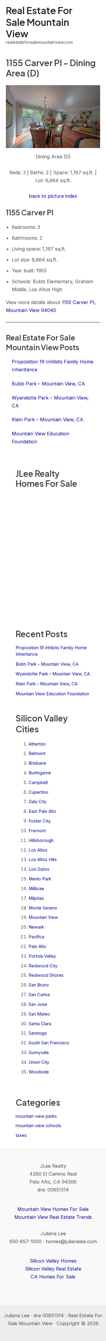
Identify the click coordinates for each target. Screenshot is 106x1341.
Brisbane (37, 763)
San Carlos (39, 994)
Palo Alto (37, 946)
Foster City (40, 821)
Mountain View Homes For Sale (53, 1209)
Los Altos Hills (43, 859)
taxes (21, 1135)
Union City (39, 1062)
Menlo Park (40, 879)
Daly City (38, 801)
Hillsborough (41, 840)
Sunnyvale (39, 1052)
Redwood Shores (46, 975)
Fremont (37, 830)
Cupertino (38, 792)
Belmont (37, 753)
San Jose (38, 1004)
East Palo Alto (42, 811)
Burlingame (40, 773)
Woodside (39, 1072)
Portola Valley (42, 956)
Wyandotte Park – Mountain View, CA (53, 674)
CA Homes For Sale (53, 1277)
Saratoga (38, 1033)
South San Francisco (49, 1042)
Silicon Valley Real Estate (53, 1269)
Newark (36, 927)
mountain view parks (36, 1116)
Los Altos (38, 850)
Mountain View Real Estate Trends (53, 1217)
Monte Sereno (43, 908)
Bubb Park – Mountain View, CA (47, 664)
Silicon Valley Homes (53, 1261)
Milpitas (36, 898)
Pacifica (36, 936)
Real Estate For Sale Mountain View (39, 21)
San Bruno (39, 985)
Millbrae (36, 888)
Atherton (37, 744)
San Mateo (39, 1014)
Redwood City (43, 966)
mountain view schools (38, 1125)
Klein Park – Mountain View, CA (46, 684)
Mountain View (43, 917)
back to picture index (53, 196)
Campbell (38, 782)
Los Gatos (39, 869)
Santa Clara (40, 1023)
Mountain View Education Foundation (52, 693)
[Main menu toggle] (93, 25)
